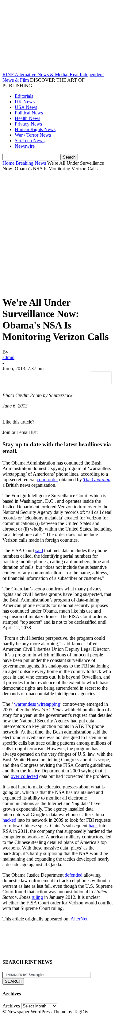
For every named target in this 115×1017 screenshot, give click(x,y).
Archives (11, 1005)
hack (93, 825)
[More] (101, 377)
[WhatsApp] (79, 378)
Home (8, 163)
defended (73, 875)
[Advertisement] (57, 232)
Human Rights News (35, 129)
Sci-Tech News (29, 140)
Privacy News (28, 123)
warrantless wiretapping (37, 704)
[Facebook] (12, 378)
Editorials (24, 96)
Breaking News (31, 163)
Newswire (25, 146)
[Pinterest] (57, 378)
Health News (27, 118)
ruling (37, 897)
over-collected (24, 776)
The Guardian (96, 479)
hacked (9, 820)
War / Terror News (33, 135)
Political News (29, 112)
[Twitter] (35, 378)
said (39, 550)
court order (47, 479)
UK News (25, 101)
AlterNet (79, 918)
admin (8, 357)
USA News (26, 107)
